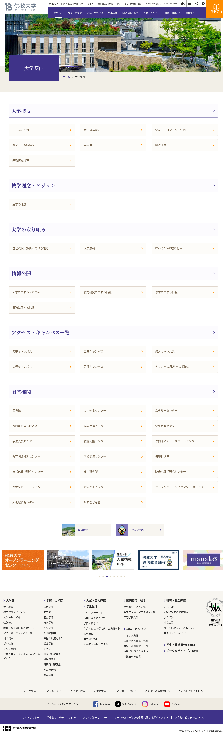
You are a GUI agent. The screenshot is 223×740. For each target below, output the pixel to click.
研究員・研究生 (52, 664)
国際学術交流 (131, 617)
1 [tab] (99, 576)
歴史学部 (48, 617)
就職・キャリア (136, 629)
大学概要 (8, 606)
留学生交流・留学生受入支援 (139, 612)
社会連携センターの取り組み (179, 627)
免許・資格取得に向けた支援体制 (102, 628)
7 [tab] (121, 576)
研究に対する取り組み (176, 612)
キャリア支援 (131, 635)
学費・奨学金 (91, 623)
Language (169, 3)
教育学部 (48, 622)
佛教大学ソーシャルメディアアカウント (21, 655)
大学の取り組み (12, 617)
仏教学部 (48, 606)
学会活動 (169, 617)
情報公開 (8, 622)
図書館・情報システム (96, 644)
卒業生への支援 (132, 656)
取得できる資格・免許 (136, 640)
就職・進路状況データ (136, 645)
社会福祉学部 (51, 633)
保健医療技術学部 (53, 638)
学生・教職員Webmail (180, 645)
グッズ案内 (9, 648)
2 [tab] (103, 576)
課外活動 (88, 633)
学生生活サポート (93, 612)
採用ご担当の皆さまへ (136, 651)
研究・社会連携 (176, 600)
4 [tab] (110, 576)
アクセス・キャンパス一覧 (18, 633)
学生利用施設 (91, 638)
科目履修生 (50, 659)
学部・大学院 (54, 600)
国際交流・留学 (136, 600)
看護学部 (48, 643)
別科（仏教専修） (53, 653)
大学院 (47, 648)
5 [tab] (114, 576)
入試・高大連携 (96, 600)
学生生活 (91, 606)
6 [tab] (117, 576)
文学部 (47, 612)
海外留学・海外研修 (135, 606)
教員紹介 (48, 674)
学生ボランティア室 (175, 633)
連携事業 (169, 622)
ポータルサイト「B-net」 (182, 650)
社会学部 (48, 627)
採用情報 (8, 643)
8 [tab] (124, 576)
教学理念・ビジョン (14, 612)
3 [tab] (107, 576)
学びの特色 (50, 669)
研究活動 (169, 606)
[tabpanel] (22, 560)
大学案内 (11, 600)
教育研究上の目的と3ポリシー (20, 627)
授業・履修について (95, 618)
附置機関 (8, 638)
